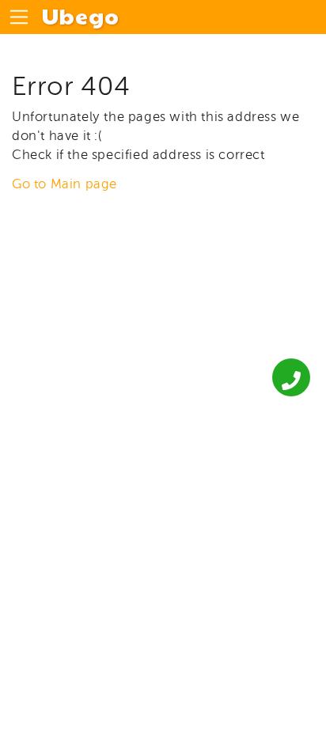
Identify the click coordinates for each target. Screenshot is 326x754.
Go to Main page (64, 183)
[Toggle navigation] (19, 17)
